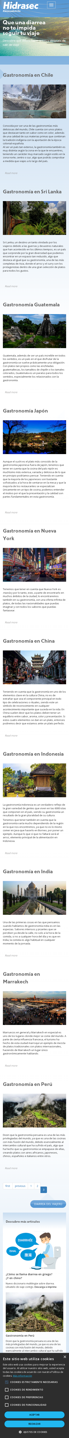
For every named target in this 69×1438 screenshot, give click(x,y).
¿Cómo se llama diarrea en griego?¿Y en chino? (29, 1276)
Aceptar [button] (34, 1414)
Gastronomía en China (29, 641)
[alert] (34, 1395)
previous (20, 1186)
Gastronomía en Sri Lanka (32, 192)
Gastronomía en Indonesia (33, 754)
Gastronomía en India (28, 872)
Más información (22, 1375)
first (7, 1186)
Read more (11, 173)
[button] (34, 1432)
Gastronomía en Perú (27, 1084)
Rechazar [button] (34, 1423)
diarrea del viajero (48, 1204)
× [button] (64, 1357)
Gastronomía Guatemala (31, 305)
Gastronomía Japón (25, 411)
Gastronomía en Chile (28, 75)
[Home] (20, 7)
